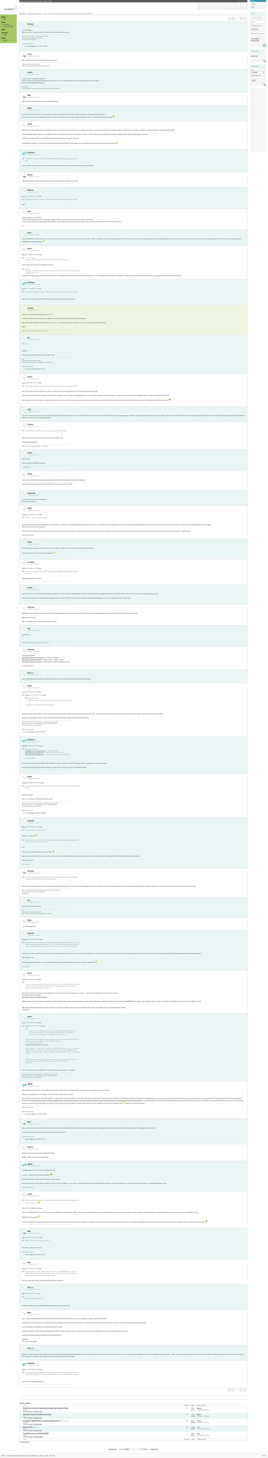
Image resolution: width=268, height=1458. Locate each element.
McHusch (25, 1410)
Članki (3, 29)
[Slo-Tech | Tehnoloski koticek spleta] (10, 8)
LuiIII (29, 211)
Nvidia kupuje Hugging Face (33, 1)
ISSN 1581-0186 (50, 1455)
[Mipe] (24, 96)
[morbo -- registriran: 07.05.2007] (24, 125)
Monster (24, 827)
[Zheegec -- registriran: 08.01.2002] (24, 25)
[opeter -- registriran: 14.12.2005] (24, 686)
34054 (29, 108)
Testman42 (31, 493)
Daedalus (30, 871)
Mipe (29, 95)
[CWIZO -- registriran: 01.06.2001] (24, 73)
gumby (29, 453)
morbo (29, 124)
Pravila (3, 1455)
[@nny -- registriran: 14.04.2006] (24, 233)
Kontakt (41, 1455)
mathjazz (25, 1435)
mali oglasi (6, 24)
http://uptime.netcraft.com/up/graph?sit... (33, 657)
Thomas (30, 308)
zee (28, 337)
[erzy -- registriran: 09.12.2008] (24, 629)
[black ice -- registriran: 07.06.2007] (24, 191)
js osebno (30, 562)
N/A (24, 1416)
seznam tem (254, 56)
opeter (29, 686)
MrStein (199, 1414)
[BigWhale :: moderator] (24, 283)
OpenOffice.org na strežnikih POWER (36, 1433)
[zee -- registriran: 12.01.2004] (24, 338)
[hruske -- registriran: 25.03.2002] (24, 588)
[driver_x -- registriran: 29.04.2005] (24, 673)
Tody (198, 1427)
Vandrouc (30, 607)
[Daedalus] (24, 872)
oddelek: (121, 1449)
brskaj (5, 35)
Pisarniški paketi (38, 1437)
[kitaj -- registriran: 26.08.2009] (24, 1263)
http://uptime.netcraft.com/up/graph (32, 659)
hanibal (199, 1421)
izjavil (39, 196)
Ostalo (3, 38)
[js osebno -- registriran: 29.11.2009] (24, 563)
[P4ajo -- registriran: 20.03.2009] (24, 921)
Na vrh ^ (264, 1455)
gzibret (29, 1084)
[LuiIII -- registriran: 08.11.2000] (24, 212)
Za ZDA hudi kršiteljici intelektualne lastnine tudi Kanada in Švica (45, 1408)
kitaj (28, 1262)
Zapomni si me (256, 25)
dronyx (29, 175)
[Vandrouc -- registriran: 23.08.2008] (24, 608)
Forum (3, 22)
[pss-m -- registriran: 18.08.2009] (24, 249)
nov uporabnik (255, 38)
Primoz (25, 1429)
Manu (29, 1312)
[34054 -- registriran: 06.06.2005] (24, 109)
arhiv (4, 19)
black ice (30, 190)
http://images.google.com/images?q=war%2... (35, 997)
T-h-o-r (29, 54)
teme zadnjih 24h (8, 26)
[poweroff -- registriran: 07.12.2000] (24, 822)
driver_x (30, 673)
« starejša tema (112, 1449)
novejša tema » (154, 1449)
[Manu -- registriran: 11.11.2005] (24, 1313)
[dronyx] (24, 175)
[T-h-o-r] (24, 55)
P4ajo (29, 920)
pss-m (29, 248)
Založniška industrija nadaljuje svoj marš (37, 1414)
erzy (28, 628)
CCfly (198, 1433)
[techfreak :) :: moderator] (24, 153)
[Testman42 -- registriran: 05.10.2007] (24, 494)
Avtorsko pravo (38, 1411)
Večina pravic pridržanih (13, 1455)
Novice (3, 17)
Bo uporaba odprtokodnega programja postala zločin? (41, 1421)
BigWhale (30, 282)
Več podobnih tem (24, 1442)
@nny (29, 233)
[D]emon (199, 1408)
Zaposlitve (4, 33)
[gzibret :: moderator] (24, 1085)
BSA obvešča (27, 1427)
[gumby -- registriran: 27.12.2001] (24, 454)
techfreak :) (31, 152)
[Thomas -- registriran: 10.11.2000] (24, 309)
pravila (5, 40)
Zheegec (30, 24)
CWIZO (29, 72)
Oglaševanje (34, 1455)
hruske (29, 587)
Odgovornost (25, 1455)
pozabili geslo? (255, 40)
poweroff (30, 821)
